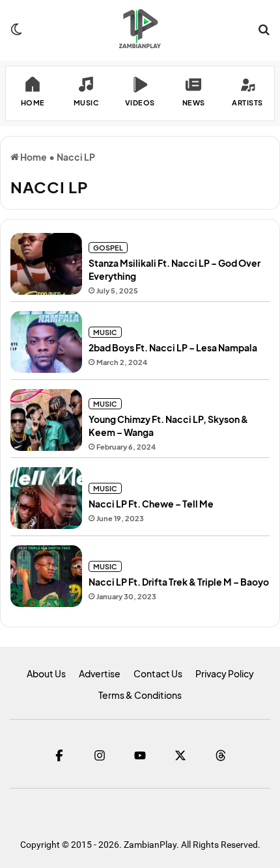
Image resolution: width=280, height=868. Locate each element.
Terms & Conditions (140, 695)
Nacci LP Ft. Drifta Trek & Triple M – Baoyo (179, 582)
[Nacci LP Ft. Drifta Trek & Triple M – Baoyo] (46, 576)
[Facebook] (59, 755)
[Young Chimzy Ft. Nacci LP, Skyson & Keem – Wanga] (46, 420)
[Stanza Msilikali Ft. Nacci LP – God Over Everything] (46, 264)
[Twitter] (180, 755)
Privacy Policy (224, 673)
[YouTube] (140, 755)
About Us (46, 673)
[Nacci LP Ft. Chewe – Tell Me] (46, 498)
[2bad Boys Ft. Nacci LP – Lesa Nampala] (46, 342)
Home (33, 157)
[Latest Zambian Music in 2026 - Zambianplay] (139, 28)
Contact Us (157, 673)
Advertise (99, 673)
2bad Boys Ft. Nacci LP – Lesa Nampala (173, 347)
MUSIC (105, 332)
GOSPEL (108, 247)
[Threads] (220, 755)
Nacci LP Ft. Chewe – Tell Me (151, 503)
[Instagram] (99, 755)
